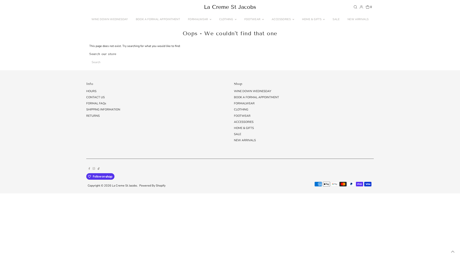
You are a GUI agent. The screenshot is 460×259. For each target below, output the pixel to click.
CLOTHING (226, 19)
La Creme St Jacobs (230, 7)
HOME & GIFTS (312, 19)
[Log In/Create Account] (361, 7)
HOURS (91, 91)
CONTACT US (95, 97)
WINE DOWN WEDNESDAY (109, 19)
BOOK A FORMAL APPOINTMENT (158, 19)
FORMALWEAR (198, 19)
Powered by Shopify (152, 186)
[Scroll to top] (452, 251)
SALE (336, 19)
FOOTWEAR (252, 19)
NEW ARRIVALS (358, 19)
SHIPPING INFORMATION (103, 110)
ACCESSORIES (282, 19)
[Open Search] (355, 7)
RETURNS (93, 116)
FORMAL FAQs (96, 103)
